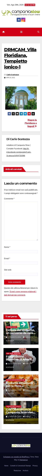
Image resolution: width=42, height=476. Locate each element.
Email (7, 259)
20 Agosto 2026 (14, 390)
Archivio (25, 470)
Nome (7, 247)
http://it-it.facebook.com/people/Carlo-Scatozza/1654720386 (18, 152)
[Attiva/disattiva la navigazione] (21, 32)
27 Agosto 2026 (14, 337)
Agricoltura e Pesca (14, 406)
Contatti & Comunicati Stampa (20, 466)
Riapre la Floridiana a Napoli (31, 123)
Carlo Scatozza (12, 75)
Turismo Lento (11, 327)
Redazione (17, 470)
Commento (9, 199)
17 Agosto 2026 (14, 416)
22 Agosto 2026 (14, 363)
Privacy (35, 466)
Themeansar (23, 460)
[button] (38, 32)
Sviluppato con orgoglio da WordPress (16, 457)
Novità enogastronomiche (15, 380)
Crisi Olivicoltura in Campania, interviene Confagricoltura (20, 412)
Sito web (7, 270)
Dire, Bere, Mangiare (13, 353)
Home (6, 466)
